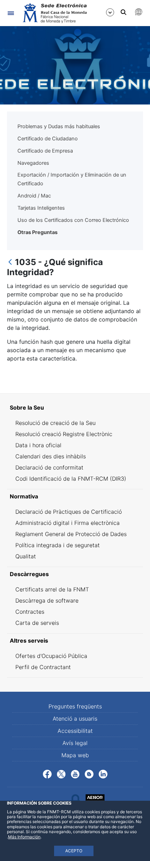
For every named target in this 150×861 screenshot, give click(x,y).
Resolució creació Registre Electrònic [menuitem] (63, 433)
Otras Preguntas (37, 232)
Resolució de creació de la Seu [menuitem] (55, 422)
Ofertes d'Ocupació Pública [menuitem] (51, 655)
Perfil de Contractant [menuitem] (43, 667)
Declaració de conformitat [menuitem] (49, 467)
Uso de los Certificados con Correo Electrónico (73, 220)
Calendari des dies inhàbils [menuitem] (50, 456)
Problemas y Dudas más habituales (58, 126)
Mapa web (75, 755)
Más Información (24, 836)
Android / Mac (34, 196)
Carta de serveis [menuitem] (37, 622)
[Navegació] (10, 13)
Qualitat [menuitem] (25, 556)
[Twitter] (61, 773)
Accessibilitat (75, 730)
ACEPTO (73, 850)
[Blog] (89, 773)
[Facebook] (47, 773)
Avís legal (75, 742)
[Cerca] (123, 12)
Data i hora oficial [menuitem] (38, 445)
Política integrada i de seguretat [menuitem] (57, 545)
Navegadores (33, 163)
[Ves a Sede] (54, 13)
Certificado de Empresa (45, 151)
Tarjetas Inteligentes (41, 208)
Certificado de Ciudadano (47, 138)
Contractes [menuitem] (29, 611)
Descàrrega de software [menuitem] (46, 600)
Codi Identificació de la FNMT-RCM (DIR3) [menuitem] (70, 478)
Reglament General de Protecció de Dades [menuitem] (71, 533)
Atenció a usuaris (75, 718)
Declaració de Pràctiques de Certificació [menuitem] (68, 511)
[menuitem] (75, 407)
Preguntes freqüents (75, 706)
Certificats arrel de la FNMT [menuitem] (52, 589)
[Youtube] (75, 773)
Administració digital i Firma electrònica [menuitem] (67, 522)
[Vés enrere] (10, 262)
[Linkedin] (103, 773)
